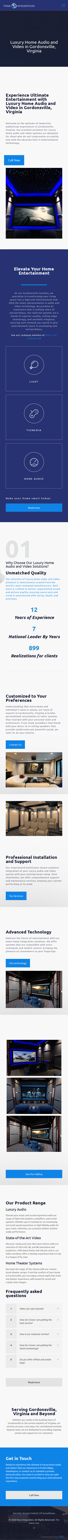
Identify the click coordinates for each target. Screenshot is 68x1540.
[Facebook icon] (34, 1528)
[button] (34, 1308)
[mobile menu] (63, 5)
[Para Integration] (19, 5)
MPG (61, 1536)
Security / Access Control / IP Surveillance (34, 1513)
